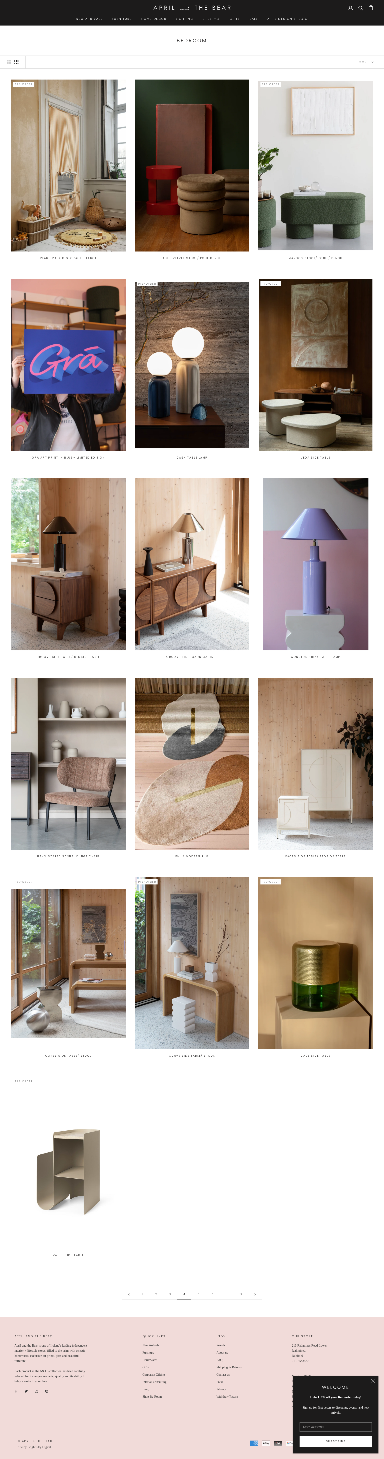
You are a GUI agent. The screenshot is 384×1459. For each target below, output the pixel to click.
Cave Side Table (315, 1056)
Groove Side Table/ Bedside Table (68, 657)
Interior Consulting (154, 1382)
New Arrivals (150, 1345)
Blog (145, 1389)
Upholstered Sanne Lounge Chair (68, 856)
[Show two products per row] (9, 62)
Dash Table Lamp (191, 457)
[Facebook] (16, 1390)
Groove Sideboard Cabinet (192, 657)
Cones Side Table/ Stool (68, 1056)
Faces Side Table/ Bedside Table (315, 856)
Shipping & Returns (229, 1367)
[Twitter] (26, 1390)
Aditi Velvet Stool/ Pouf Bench (192, 258)
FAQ (219, 1360)
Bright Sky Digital (39, 1447)
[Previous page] (129, 1294)
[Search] (360, 7)
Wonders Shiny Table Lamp (315, 657)
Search (220, 1345)
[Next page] (255, 1294)
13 (241, 1294)
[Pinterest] (46, 1390)
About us (222, 1352)
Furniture (148, 1352)
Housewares (149, 1360)
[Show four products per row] (16, 62)
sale (254, 19)
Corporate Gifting (153, 1374)
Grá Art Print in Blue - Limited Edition (68, 457)
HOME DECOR (154, 19)
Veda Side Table (315, 457)
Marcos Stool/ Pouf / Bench (315, 258)
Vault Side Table (68, 1255)
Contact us (223, 1374)
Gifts (145, 1367)
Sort (365, 62)
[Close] (373, 1381)
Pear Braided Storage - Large (68, 258)
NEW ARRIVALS (89, 19)
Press (219, 1382)
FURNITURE (122, 19)
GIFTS (235, 19)
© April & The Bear (35, 1441)
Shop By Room (152, 1396)
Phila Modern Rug (192, 856)
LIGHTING (185, 19)
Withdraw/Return (227, 1396)
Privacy (221, 1389)
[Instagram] (36, 1390)
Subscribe (336, 1441)
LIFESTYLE (211, 19)
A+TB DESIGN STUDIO (287, 19)
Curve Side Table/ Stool (192, 1056)
